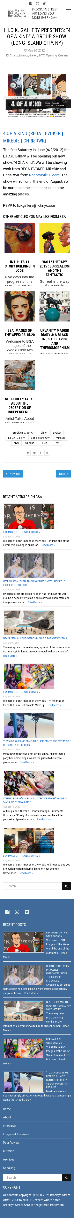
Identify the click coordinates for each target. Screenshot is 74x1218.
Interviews (9, 1125)
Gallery (33, 55)
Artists (13, 55)
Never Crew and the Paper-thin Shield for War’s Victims (35, 638)
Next (62, 473)
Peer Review (11, 1142)
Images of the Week (16, 1134)
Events (23, 55)
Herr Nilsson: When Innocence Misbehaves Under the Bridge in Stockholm (57, 973)
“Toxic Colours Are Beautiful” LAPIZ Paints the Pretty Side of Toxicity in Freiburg (57, 1080)
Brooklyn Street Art (23, 432)
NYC (42, 55)
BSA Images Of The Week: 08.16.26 (21, 855)
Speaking (9, 1168)
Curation (8, 1151)
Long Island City (40, 437)
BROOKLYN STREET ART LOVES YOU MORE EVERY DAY (45, 13)
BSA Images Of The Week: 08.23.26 (21, 692)
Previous (14, 473)
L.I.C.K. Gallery (16, 437)
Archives (8, 1159)
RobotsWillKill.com (44, 175)
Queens (63, 55)
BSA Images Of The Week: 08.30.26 (21, 532)
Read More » (48, 545)
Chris (44, 432)
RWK (56, 442)
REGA (44, 442)
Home (7, 1109)
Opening (51, 55)
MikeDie (60, 437)
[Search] (66, 886)
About (7, 1117)
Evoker (57, 432)
